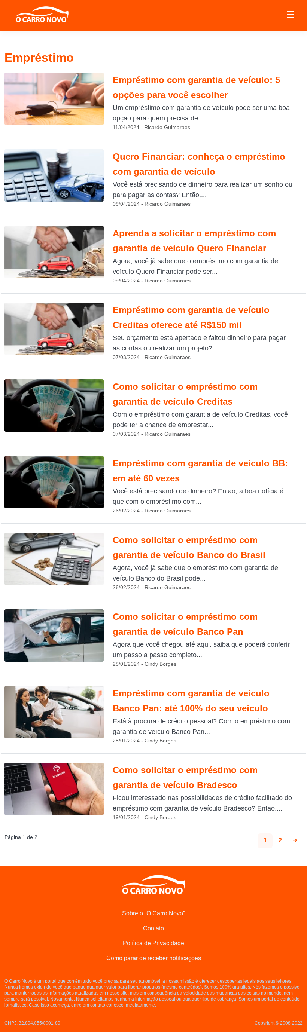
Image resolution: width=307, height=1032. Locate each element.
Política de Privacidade (153, 943)
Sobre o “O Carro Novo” (153, 913)
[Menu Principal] (290, 15)
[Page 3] (295, 840)
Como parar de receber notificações (153, 958)
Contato (153, 928)
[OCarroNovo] (41, 15)
